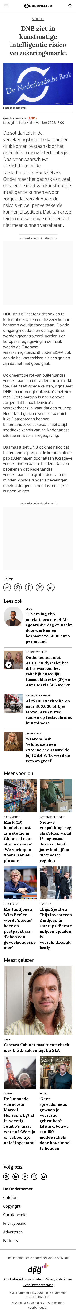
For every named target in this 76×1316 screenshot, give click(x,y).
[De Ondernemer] (38, 6)
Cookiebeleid (13, 1279)
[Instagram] (34, 1176)
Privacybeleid (33, 1279)
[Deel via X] (40, 587)
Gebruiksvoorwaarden (38, 1285)
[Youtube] (44, 1176)
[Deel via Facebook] (29, 587)
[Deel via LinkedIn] (51, 587)
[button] (58, 1279)
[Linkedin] (15, 1176)
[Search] (70, 6)
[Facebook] (25, 1176)
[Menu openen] (6, 6)
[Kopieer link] (7, 587)
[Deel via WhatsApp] (18, 587)
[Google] (6, 1176)
